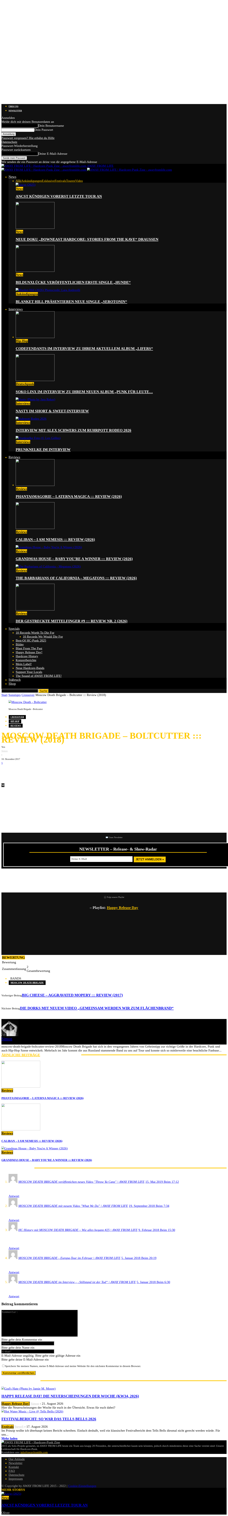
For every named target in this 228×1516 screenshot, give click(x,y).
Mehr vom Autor (61, 1055)
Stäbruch (15, 680)
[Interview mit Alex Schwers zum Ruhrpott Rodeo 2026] (31, 418)
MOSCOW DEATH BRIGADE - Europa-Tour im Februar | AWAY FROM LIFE (69, 1258)
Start (4, 695)
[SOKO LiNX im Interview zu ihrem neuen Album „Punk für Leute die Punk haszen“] (35, 380)
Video (79, 181)
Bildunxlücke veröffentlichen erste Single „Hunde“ (73, 282)
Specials (14, 628)
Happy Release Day (122, 907)
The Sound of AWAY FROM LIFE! (39, 676)
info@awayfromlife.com (34, 1452)
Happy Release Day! (29, 652)
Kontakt (14, 1467)
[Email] (17, 770)
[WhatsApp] (28, 770)
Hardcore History (27, 656)
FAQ (12, 1471)
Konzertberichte (26, 660)
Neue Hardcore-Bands (30, 668)
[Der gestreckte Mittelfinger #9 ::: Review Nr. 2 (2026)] (35, 609)
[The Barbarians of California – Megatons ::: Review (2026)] (48, 566)
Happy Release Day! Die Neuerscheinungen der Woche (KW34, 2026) (70, 1396)
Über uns (13, 106)
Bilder (20, 644)
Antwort (14, 1196)
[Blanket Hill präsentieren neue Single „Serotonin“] (48, 290)
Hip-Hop (22, 341)
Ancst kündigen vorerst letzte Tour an (59, 196)
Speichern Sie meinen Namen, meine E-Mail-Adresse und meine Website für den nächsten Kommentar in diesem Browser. (73, 1366)
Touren (70, 181)
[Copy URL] (49, 770)
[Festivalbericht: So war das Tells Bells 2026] (32, 1411)
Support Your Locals (29, 672)
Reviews (14, 457)
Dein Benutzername (51, 125)
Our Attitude (17, 1459)
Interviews (16, 309)
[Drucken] (38, 770)
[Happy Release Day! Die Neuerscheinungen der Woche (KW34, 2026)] (28, 1388)
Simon (4, 751)
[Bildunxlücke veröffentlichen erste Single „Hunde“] (35, 271)
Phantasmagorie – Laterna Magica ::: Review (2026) (69, 496)
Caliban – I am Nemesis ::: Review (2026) (55, 539)
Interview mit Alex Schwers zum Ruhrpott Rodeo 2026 (73, 430)
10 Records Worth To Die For (35, 632)
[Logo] (44, 169)
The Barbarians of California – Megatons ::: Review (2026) (76, 578)
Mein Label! (24, 664)
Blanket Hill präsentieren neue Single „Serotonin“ (71, 301)
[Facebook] (6, 770)
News (12, 177)
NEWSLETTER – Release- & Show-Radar (118, 849)
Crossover (28, 695)
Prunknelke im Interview (43, 449)
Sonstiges (14, 695)
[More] (63, 770)
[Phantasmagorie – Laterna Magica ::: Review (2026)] (35, 485)
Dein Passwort (43, 130)
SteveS (19, 1426)
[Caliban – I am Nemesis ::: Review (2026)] (35, 528)
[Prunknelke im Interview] (38, 438)
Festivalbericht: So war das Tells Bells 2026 (48, 1419)
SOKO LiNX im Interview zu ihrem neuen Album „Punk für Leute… (84, 392)
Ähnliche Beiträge (20, 1055)
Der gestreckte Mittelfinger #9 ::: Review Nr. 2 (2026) (71, 621)
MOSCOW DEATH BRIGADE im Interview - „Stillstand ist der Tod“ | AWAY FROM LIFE (77, 1282)
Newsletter (15, 111)
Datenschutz (9, 142)
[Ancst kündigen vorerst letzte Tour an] (25, 184)
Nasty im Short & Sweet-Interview (52, 411)
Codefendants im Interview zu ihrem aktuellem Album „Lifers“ (84, 348)
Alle (18, 181)
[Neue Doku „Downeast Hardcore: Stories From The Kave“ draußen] (35, 227)
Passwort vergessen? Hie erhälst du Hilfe (28, 138)
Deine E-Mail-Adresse (52, 153)
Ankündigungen (31, 181)
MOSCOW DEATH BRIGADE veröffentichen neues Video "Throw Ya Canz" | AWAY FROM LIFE (81, 1182)
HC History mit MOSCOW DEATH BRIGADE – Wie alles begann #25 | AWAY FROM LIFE (78, 1230)
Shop (12, 683)
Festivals (60, 181)
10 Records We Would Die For (43, 636)
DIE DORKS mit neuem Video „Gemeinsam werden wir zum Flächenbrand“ (97, 1008)
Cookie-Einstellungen (82, 1486)
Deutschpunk (25, 384)
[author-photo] (10, 1035)
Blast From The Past (29, 648)
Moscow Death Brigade (27, 982)
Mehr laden (9, 1438)
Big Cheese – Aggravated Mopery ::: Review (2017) (72, 995)
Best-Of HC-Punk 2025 (31, 640)
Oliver (5, 1512)
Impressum (16, 1478)
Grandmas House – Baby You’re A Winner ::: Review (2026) (74, 559)
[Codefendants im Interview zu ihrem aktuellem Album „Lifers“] (35, 337)
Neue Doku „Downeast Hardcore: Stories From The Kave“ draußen (87, 239)
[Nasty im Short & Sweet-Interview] (35, 399)
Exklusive (48, 181)
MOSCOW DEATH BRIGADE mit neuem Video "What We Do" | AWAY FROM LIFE (73, 1206)
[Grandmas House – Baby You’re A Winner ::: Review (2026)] (49, 547)
